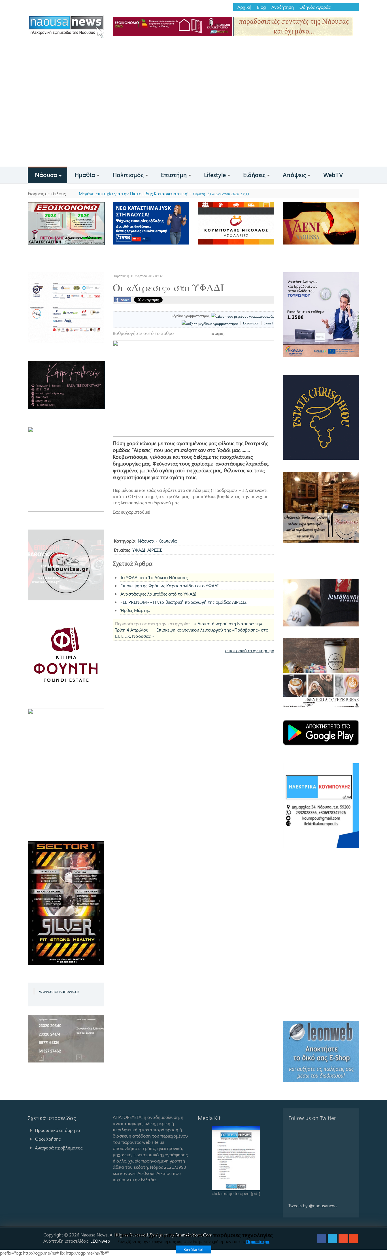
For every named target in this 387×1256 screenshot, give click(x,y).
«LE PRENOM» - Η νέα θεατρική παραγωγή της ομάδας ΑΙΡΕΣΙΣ (183, 602)
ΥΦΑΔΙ (138, 550)
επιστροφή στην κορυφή (249, 650)
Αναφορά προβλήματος (58, 1148)
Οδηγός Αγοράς (315, 7)
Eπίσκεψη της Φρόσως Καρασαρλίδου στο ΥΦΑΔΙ (169, 585)
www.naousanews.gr (59, 991)
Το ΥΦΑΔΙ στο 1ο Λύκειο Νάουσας (154, 577)
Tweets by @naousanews (312, 1205)
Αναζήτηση (282, 7)
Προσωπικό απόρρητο (57, 1130)
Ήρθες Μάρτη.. (135, 610)
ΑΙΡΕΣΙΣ (154, 550)
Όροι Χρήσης (48, 1139)
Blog (261, 7)
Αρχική (244, 7)
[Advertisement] (193, 124)
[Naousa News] (66, 26)
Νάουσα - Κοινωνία (157, 541)
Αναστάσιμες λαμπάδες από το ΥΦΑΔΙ (158, 594)
